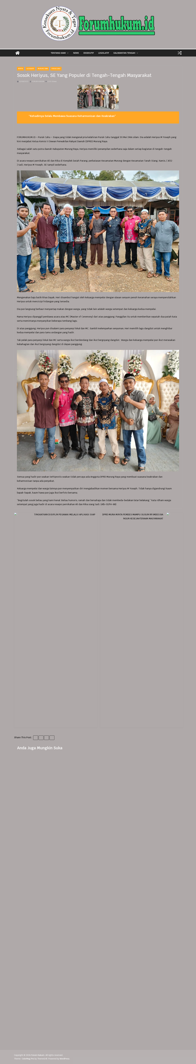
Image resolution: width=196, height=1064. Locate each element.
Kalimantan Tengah (124, 53)
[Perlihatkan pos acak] (179, 53)
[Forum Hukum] (17, 53)
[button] (67, 53)
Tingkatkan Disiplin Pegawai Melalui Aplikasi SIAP (64, 514)
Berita (20, 69)
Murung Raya (43, 69)
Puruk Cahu (56, 69)
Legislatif (103, 53)
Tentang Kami (58, 53)
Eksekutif (89, 53)
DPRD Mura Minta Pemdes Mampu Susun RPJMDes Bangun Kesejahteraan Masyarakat (132, 516)
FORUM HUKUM (38, 81)
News (76, 53)
